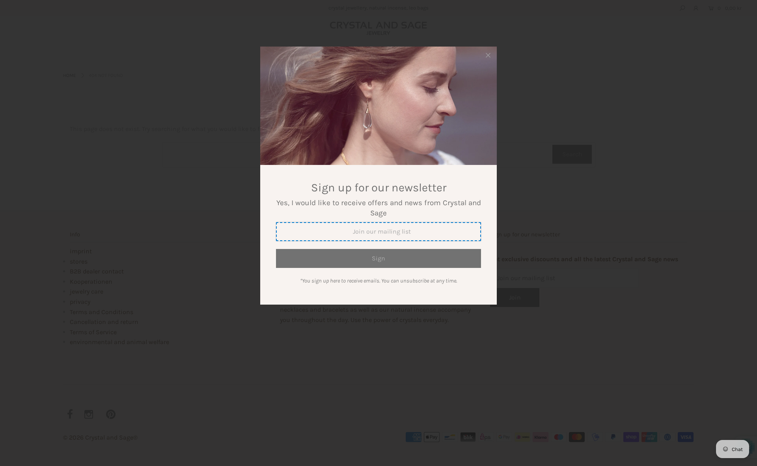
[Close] (488, 55)
